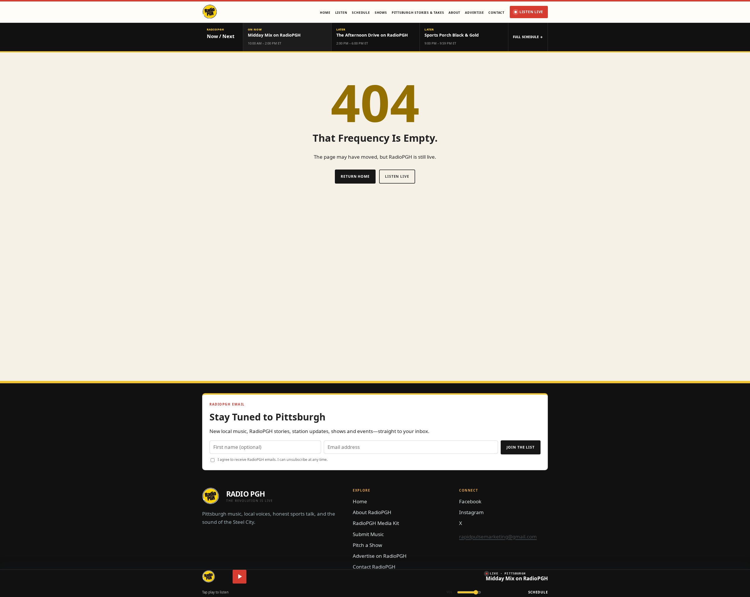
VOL (449, 592)
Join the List (521, 447)
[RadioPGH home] (208, 576)
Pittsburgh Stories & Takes (418, 13)
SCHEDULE (361, 13)
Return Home (355, 176)
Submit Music (368, 534)
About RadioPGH (372, 512)
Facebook (470, 501)
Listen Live (531, 11)
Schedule (538, 592)
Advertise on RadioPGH (380, 555)
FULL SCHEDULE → (528, 37)
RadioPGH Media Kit (376, 523)
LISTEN (341, 13)
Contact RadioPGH (374, 566)
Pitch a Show (367, 545)
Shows (381, 13)
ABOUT (454, 13)
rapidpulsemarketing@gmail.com (498, 536)
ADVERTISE (474, 13)
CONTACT (496, 13)
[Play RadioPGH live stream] (239, 577)
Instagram (471, 512)
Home (325, 13)
